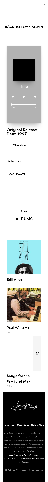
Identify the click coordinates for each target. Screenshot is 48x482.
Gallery (34, 425)
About (13, 425)
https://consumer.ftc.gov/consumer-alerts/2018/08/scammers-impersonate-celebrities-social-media (24, 458)
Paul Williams (18, 328)
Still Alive (14, 280)
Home (6, 425)
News (41, 425)
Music (19, 425)
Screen (27, 425)
